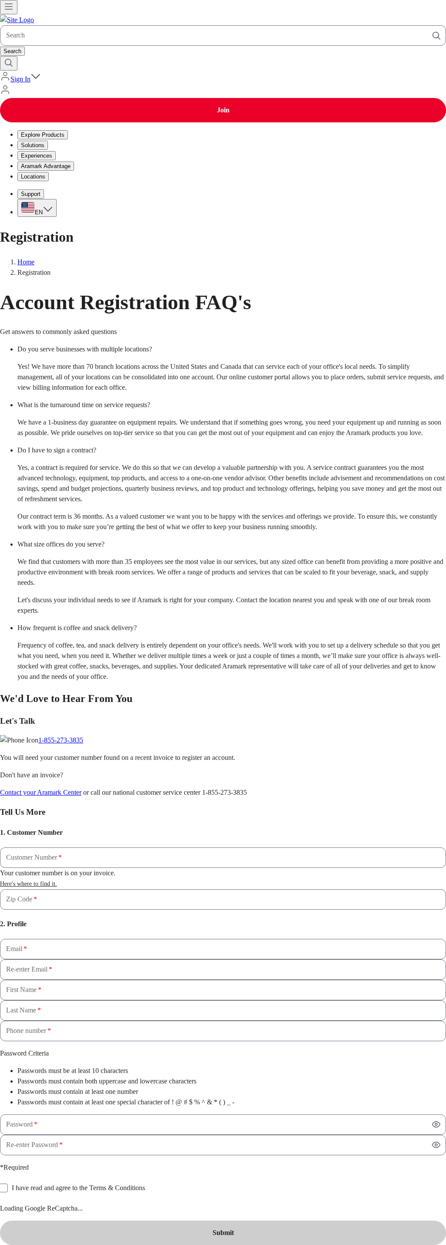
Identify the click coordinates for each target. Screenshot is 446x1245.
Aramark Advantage (46, 166)
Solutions (32, 145)
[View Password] (436, 1124)
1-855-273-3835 (60, 740)
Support (31, 194)
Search (12, 51)
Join (223, 110)
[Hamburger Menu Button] (8, 7)
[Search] (436, 35)
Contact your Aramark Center (40, 792)
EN (39, 212)
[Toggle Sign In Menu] (35, 79)
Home (25, 262)
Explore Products (42, 135)
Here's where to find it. (28, 884)
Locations (33, 176)
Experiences (36, 155)
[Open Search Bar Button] (8, 63)
